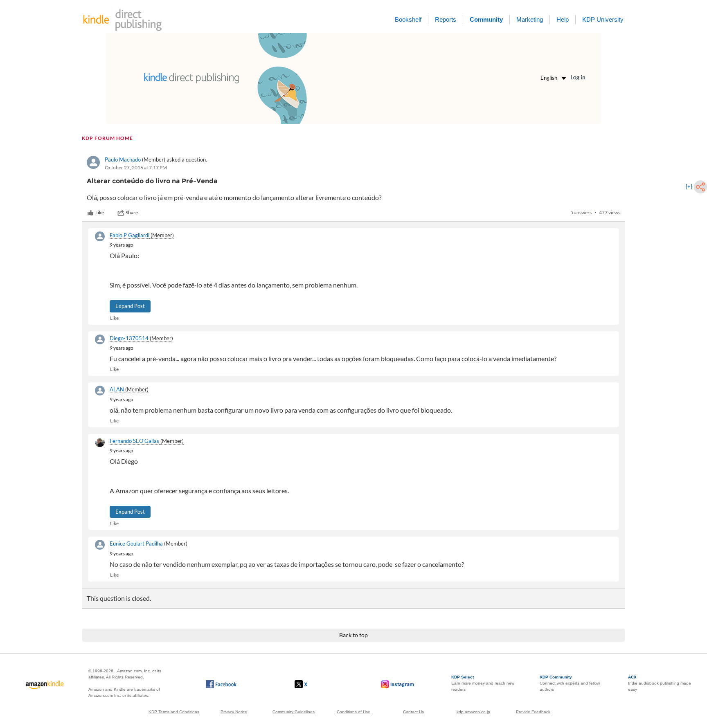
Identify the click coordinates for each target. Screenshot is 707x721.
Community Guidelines (293, 712)
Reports (445, 19)
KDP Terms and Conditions (174, 712)
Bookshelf (408, 19)
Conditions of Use (353, 712)
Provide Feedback (533, 712)
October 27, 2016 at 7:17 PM (136, 167)
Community (486, 19)
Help (562, 19)
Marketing (529, 19)
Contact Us (413, 712)
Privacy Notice (234, 712)
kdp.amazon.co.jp (473, 712)
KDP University (603, 19)
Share (132, 212)
